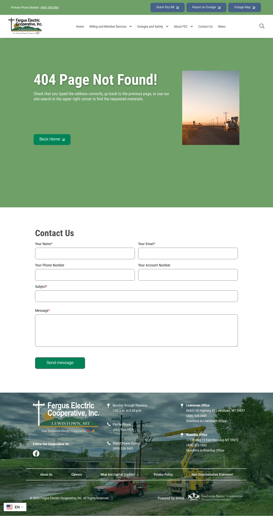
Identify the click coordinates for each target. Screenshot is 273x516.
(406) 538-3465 (49, 7)
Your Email (146, 243)
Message (41, 310)
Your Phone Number (49, 265)
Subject (40, 286)
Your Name (43, 243)
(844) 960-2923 (123, 429)
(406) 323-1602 (196, 445)
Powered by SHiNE (171, 498)
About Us (46, 474)
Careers (76, 474)
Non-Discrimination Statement (212, 474)
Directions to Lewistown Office (206, 421)
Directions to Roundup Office (205, 450)
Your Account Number (154, 265)
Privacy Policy (163, 474)
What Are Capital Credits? (117, 474)
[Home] (25, 26)
